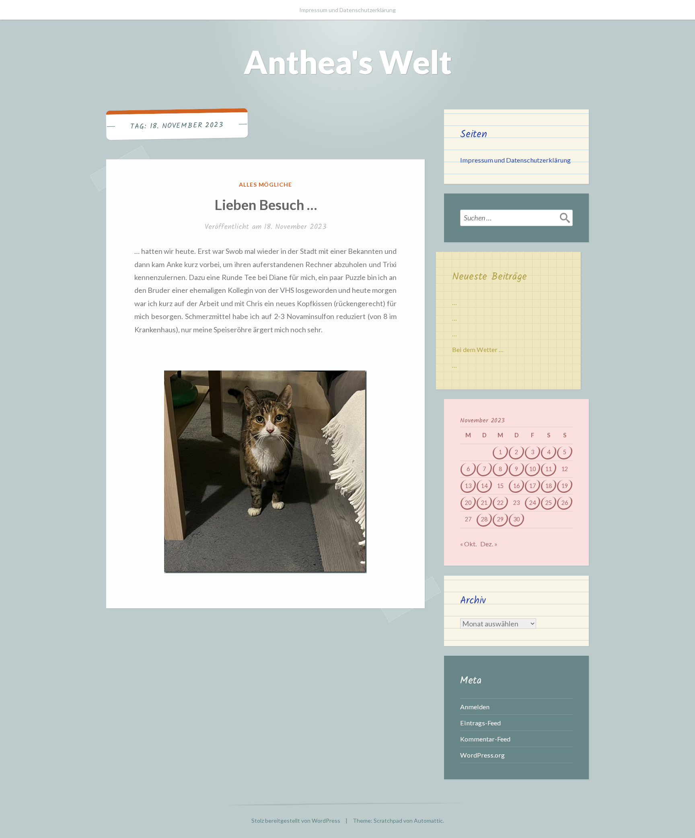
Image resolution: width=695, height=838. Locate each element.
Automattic (428, 820)
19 (564, 485)
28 (484, 519)
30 (516, 519)
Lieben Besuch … (265, 204)
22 (500, 502)
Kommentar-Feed (485, 739)
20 (468, 502)
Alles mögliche (265, 184)
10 (532, 468)
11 (548, 468)
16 (516, 485)
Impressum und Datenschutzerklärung (347, 9)
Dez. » (489, 544)
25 (548, 502)
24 (532, 502)
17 (532, 485)
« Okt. (468, 544)
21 (484, 502)
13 (468, 485)
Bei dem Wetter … (478, 349)
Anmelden (474, 706)
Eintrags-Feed (480, 723)
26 (564, 502)
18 (548, 485)
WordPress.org (482, 755)
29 (500, 519)
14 (484, 485)
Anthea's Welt (348, 61)
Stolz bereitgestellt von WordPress (295, 820)
